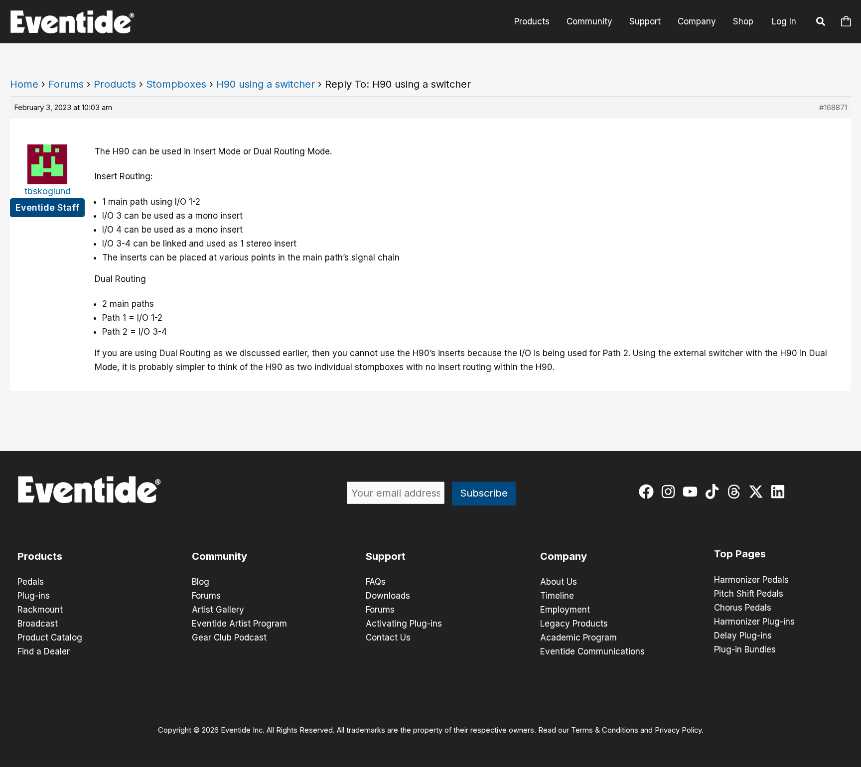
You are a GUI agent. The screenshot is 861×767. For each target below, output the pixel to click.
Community (589, 21)
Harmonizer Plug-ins (754, 622)
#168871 (833, 107)
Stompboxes (176, 84)
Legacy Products (574, 624)
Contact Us (388, 637)
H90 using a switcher (265, 84)
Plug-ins (33, 596)
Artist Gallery (218, 610)
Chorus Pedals (742, 608)
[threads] (736, 491)
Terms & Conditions (604, 730)
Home (24, 84)
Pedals (30, 582)
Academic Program (578, 637)
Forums (66, 84)
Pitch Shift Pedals (748, 594)
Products (532, 21)
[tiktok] (714, 491)
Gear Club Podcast (229, 637)
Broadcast (37, 624)
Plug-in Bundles (745, 649)
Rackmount (40, 610)
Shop (743, 21)
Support (645, 21)
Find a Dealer (43, 651)
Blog (200, 582)
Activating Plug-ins (404, 624)
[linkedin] (780, 491)
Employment (565, 610)
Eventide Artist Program (239, 624)
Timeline (557, 596)
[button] (821, 23)
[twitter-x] (758, 491)
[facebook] (648, 491)
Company (697, 21)
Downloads (388, 596)
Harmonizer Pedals (751, 580)
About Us (558, 582)
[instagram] (670, 491)
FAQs (376, 582)
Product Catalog (49, 637)
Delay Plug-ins (743, 635)
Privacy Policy (678, 730)
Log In (784, 21)
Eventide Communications (592, 651)
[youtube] (692, 491)
